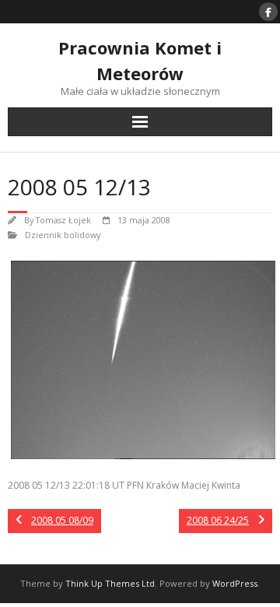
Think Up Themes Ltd (110, 583)
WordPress (234, 583)
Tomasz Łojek (63, 220)
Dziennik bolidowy (62, 234)
